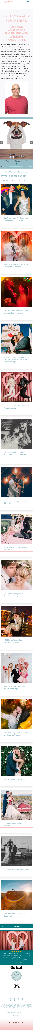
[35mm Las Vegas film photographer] (16, 837)
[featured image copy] (16, 278)
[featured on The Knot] (16, 967)
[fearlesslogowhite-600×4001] (16, 983)
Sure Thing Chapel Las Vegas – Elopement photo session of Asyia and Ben (16, 454)
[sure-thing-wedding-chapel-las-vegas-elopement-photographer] (16, 419)
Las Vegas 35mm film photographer (16, 869)
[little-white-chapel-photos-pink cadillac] (16, 514)
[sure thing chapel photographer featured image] (16, 231)
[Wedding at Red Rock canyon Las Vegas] (16, 881)
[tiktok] (22, 999)
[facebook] (14, 999)
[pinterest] (18, 999)
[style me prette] (16, 971)
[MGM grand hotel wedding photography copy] (16, 607)
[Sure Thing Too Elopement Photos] (16, 185)
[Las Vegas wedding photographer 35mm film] (16, 468)
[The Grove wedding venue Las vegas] (16, 561)
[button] (1, 166)
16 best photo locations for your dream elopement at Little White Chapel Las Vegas (15, 359)
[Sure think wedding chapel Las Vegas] (16, 653)
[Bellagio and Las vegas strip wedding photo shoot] (16, 700)
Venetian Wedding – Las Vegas (15, 779)
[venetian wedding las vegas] (16, 746)
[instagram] (11, 999)
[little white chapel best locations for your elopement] (16, 324)
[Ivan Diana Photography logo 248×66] (8, 1)
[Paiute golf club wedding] (16, 790)
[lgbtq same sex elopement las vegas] (16, 373)
